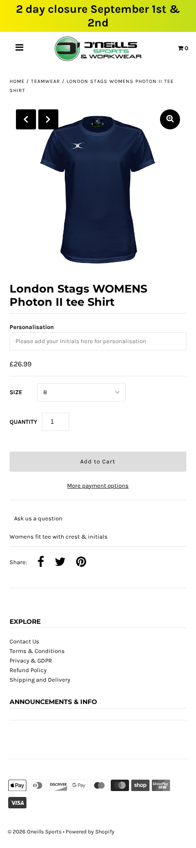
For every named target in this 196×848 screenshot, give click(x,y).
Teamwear (45, 81)
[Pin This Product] (81, 563)
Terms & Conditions (37, 651)
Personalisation (32, 327)
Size (16, 392)
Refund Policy (28, 670)
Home (17, 81)
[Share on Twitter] (60, 563)
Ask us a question (38, 518)
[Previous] (26, 119)
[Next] (48, 119)
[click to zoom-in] (170, 119)
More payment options (98, 485)
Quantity (23, 421)
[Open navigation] (20, 49)
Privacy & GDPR (31, 660)
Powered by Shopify (90, 831)
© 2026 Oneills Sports (35, 831)
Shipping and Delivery (40, 679)
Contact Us (24, 641)
